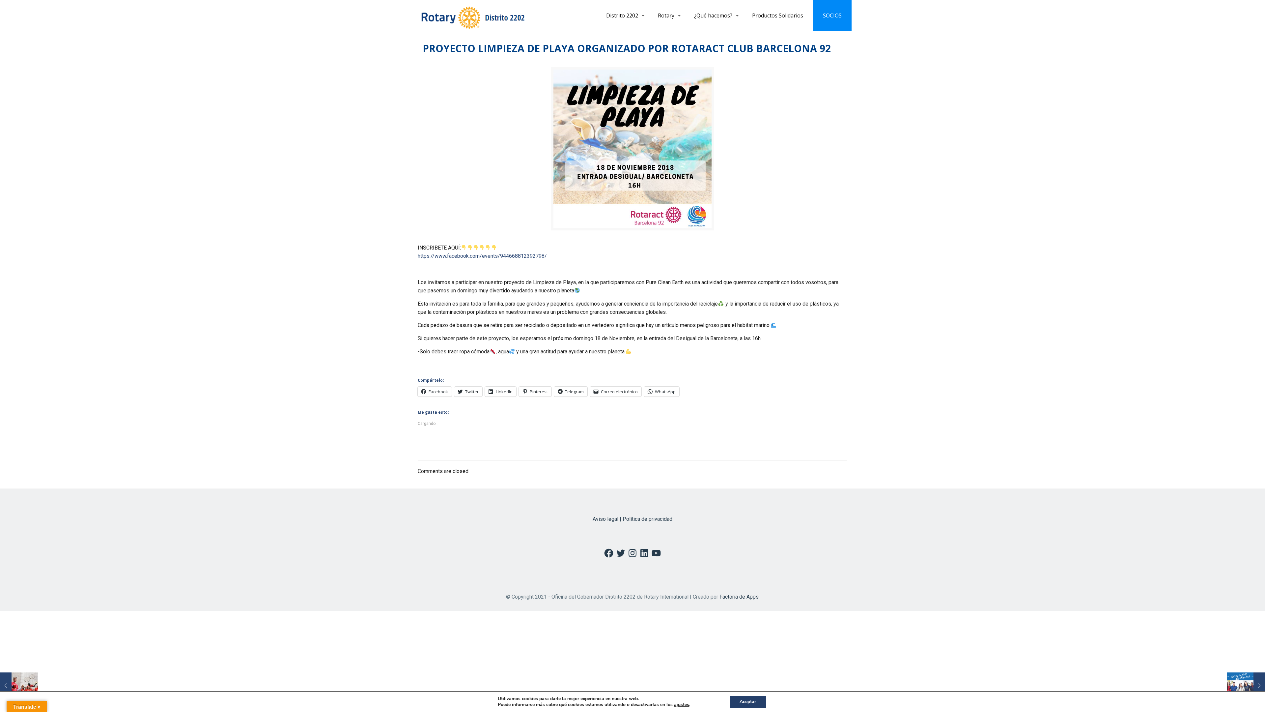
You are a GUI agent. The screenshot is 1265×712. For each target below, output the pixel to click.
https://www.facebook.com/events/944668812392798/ (482, 256)
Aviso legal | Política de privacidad (632, 519)
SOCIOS (832, 15)
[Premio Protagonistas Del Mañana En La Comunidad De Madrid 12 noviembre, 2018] (1246, 685)
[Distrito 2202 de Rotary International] (473, 15)
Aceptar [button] (748, 701)
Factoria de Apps (739, 597)
